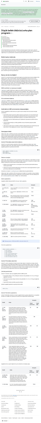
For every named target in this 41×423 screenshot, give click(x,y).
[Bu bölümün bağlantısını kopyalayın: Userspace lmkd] (12, 131)
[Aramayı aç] (24, 1)
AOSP (2, 26)
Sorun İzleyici (30, 411)
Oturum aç (38, 1)
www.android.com (31, 406)
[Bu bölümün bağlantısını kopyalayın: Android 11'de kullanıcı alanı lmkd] (18, 261)
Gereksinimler (3, 405)
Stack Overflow (30, 410)
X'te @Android (17, 403)
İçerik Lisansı (15, 395)
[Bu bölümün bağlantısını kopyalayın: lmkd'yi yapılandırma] (11, 179)
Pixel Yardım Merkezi (31, 405)
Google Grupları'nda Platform (20, 410)
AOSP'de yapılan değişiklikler (20, 14)
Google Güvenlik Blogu (18, 408)
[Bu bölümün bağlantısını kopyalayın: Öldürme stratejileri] (11, 157)
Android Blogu (17, 406)
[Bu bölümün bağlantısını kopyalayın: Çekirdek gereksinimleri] (13, 271)
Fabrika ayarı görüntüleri (5, 410)
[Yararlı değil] (39, 26)
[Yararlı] (37, 26)
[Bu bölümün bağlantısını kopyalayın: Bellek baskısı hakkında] (16, 57)
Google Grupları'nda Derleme (20, 411)
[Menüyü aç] (2, 1)
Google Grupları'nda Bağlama (20, 413)
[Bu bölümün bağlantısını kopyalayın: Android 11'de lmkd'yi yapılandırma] (18, 293)
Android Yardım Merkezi (32, 403)
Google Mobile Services (32, 408)
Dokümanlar (6, 26)
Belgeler (3, 4)
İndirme (2, 406)
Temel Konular (12, 26)
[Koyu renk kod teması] (37, 150)
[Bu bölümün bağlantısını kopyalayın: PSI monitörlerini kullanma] (15, 98)
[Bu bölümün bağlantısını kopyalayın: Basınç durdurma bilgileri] (18, 75)
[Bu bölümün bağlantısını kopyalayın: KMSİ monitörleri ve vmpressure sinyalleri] (22, 88)
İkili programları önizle (5, 408)
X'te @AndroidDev (18, 405)
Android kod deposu (4, 403)
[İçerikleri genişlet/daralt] (7, 36)
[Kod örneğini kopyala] (39, 150)
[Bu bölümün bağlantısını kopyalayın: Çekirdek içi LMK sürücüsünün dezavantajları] (30, 109)
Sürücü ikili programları (5, 411)
